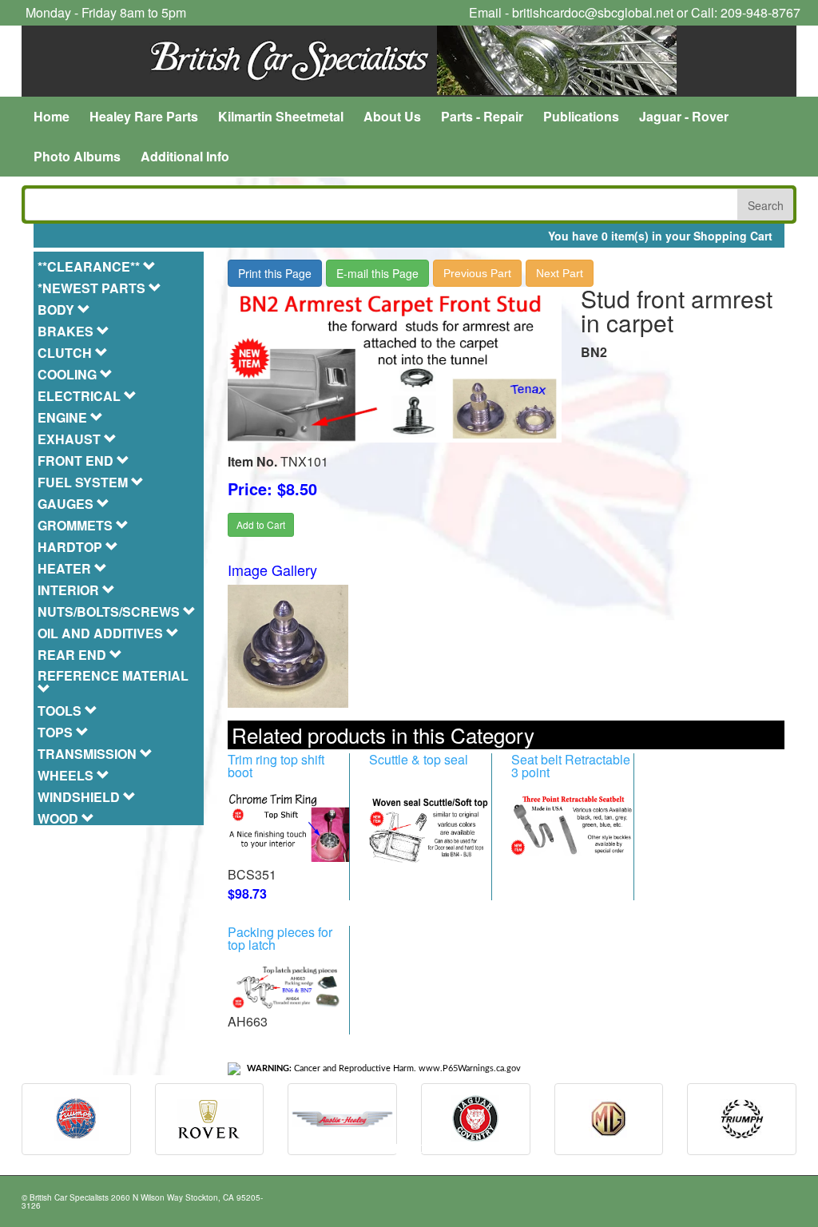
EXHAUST (71, 439)
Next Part (559, 273)
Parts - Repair (482, 116)
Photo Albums (77, 156)
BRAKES (67, 331)
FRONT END (77, 460)
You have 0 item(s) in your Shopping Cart (660, 236)
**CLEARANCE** (90, 266)
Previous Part (477, 273)
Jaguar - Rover (684, 116)
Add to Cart (260, 524)
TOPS (57, 732)
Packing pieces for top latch (280, 938)
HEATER (66, 568)
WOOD (59, 818)
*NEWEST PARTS (93, 288)
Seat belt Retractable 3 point (570, 765)
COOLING (69, 374)
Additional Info (185, 156)
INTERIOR (70, 590)
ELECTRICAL (81, 396)
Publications (581, 116)
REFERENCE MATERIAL (113, 677)
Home (51, 116)
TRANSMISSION (89, 753)
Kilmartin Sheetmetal (280, 116)
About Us (392, 116)
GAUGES (67, 503)
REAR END (73, 654)
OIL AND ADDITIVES (102, 633)
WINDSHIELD (80, 797)
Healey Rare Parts (143, 116)
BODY (57, 309)
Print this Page (275, 273)
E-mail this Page (377, 273)
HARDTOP (71, 547)
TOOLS (61, 710)
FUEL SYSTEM (84, 482)
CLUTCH (66, 352)
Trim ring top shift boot (276, 765)
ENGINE (64, 417)
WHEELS (67, 775)
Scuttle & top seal (418, 759)
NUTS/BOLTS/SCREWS (110, 611)
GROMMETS (77, 525)
